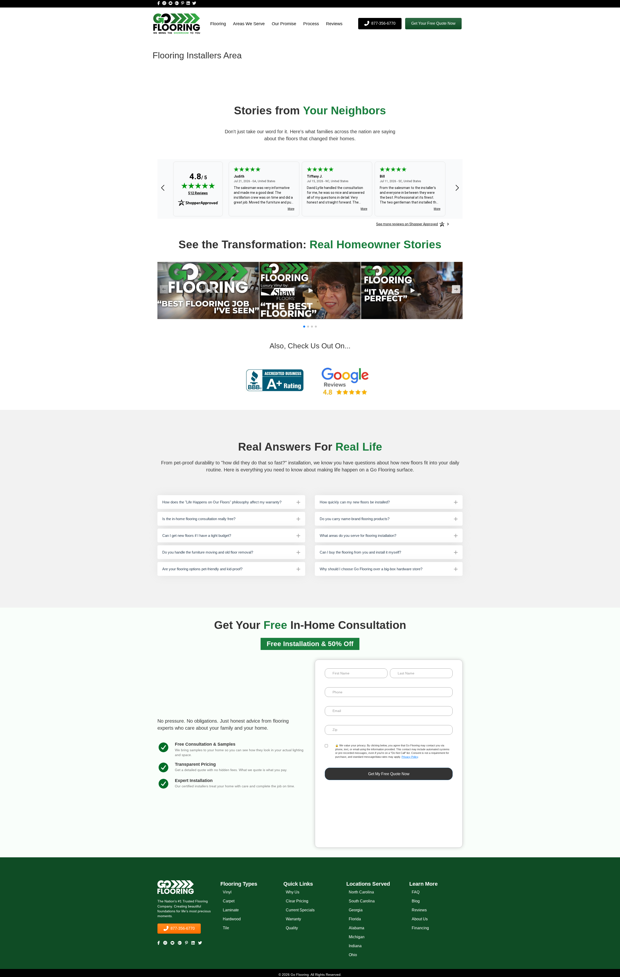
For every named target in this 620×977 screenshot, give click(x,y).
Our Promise (284, 23)
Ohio (353, 955)
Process (311, 23)
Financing (420, 928)
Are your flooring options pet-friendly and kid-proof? (202, 569)
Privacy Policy (410, 756)
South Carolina (362, 901)
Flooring (218, 23)
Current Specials (300, 910)
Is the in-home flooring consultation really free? (198, 519)
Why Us (292, 892)
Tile (226, 928)
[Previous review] (162, 188)
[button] (433, 23)
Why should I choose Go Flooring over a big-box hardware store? (371, 569)
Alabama (356, 928)
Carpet (228, 901)
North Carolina (361, 892)
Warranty (293, 919)
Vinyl (227, 892)
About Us (420, 919)
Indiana (355, 946)
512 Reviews (198, 193)
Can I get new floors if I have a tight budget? (196, 535)
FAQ (415, 892)
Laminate (231, 910)
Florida (355, 919)
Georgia (356, 910)
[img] (198, 185)
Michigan (356, 937)
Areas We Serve (249, 23)
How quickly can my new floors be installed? (355, 502)
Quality (292, 928)
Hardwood (232, 919)
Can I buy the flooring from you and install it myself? (360, 552)
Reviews (334, 23)
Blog (416, 901)
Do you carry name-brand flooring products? (354, 519)
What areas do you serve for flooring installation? (358, 535)
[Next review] (457, 188)
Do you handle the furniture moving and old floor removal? (207, 552)
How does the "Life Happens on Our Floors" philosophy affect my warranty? (221, 502)
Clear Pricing (297, 901)
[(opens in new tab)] (275, 380)
